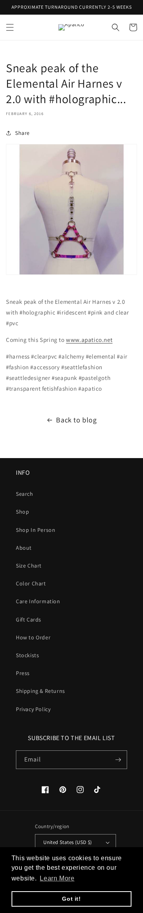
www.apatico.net (89, 339)
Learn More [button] (57, 878)
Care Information (38, 601)
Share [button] (22, 132)
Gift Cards (28, 619)
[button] (10, 27)
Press (23, 673)
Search (24, 493)
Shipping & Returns (40, 690)
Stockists (27, 655)
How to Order (33, 637)
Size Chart (29, 565)
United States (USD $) (67, 842)
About (24, 547)
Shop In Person (35, 529)
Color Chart (31, 583)
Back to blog (76, 419)
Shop (22, 511)
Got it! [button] (71, 899)
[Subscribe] (118, 759)
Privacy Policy (33, 709)
